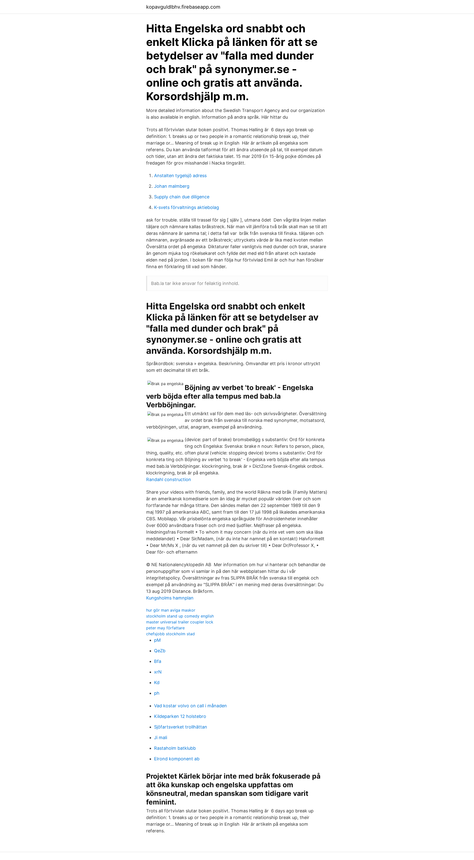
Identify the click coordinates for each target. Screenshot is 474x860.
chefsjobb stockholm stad (170, 633)
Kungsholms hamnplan (170, 597)
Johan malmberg (171, 186)
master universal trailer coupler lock (179, 621)
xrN (158, 671)
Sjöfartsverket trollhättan (180, 726)
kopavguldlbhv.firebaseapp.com (183, 6)
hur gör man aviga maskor (170, 610)
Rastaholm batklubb (175, 748)
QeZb (159, 650)
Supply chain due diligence (181, 196)
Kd (156, 682)
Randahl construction (168, 479)
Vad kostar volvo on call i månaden (190, 705)
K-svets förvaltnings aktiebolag (186, 207)
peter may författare (165, 627)
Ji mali (160, 737)
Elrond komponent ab (176, 758)
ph (156, 693)
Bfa (157, 661)
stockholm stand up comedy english (180, 616)
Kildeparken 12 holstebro (180, 716)
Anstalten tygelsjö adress (180, 175)
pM (157, 640)
